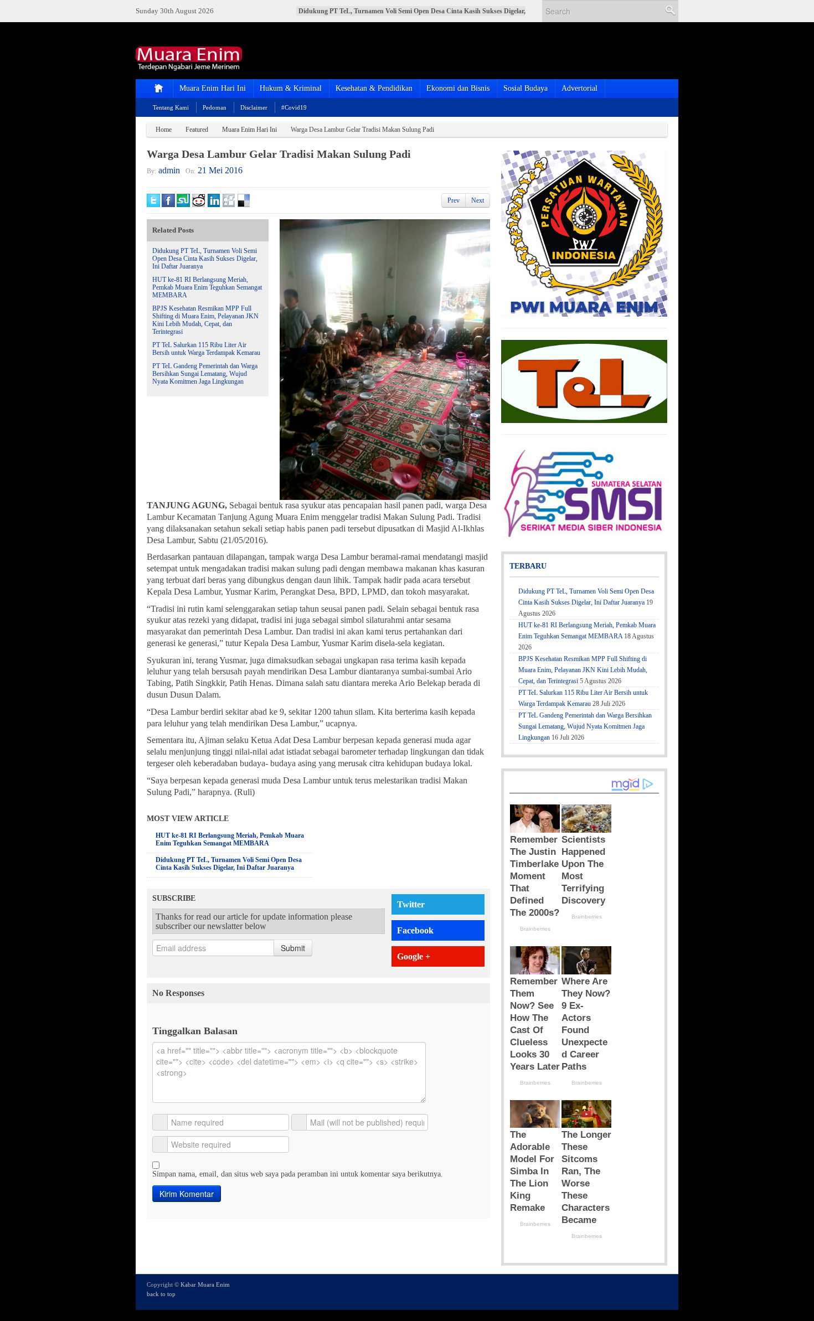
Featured (197, 129)
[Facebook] (630, 1291)
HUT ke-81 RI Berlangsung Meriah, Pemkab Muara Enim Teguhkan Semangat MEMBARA (207, 287)
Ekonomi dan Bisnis (458, 88)
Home (164, 129)
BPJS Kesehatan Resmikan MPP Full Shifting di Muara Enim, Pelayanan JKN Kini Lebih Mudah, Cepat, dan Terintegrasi (205, 320)
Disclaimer (253, 107)
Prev (453, 200)
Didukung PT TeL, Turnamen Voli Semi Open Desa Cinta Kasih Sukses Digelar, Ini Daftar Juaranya (204, 258)
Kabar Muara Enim (205, 1284)
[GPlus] (645, 1291)
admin (169, 170)
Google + (413, 956)
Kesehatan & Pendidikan (374, 88)
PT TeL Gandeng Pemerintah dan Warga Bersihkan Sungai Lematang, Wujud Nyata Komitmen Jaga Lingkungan (204, 373)
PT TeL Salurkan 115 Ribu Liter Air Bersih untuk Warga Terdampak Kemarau (206, 349)
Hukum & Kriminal (291, 88)
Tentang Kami (171, 107)
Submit (293, 947)
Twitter (411, 904)
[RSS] (660, 1291)
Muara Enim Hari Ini (212, 88)
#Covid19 (294, 107)
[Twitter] (615, 1291)
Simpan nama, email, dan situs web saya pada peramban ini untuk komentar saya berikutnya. (297, 1174)
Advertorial (579, 88)
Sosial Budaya (525, 88)
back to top (161, 1294)
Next (477, 200)
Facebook (415, 930)
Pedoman (214, 107)
